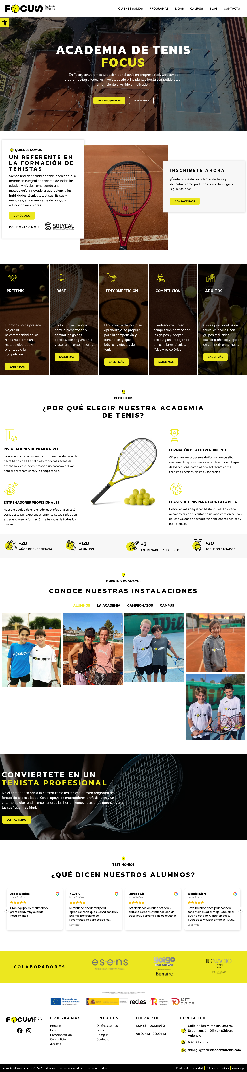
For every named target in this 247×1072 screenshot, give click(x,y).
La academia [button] (108, 605)
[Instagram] (29, 1031)
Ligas (179, 8)
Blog (213, 8)
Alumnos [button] (81, 605)
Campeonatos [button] (140, 605)
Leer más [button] (15, 925)
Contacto (232, 8)
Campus (196, 8)
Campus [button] (167, 605)
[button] (4, 22)
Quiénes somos (130, 8)
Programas (159, 8)
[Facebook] (20, 1031)
